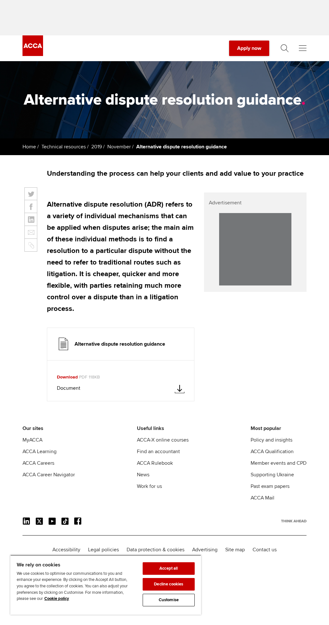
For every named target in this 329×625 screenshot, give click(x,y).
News (143, 474)
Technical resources (63, 147)
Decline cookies (168, 584)
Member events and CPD (279, 463)
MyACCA (32, 440)
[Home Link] (294, 521)
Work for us (149, 486)
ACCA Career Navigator (48, 474)
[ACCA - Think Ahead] (32, 54)
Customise (169, 599)
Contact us (265, 549)
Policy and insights (271, 440)
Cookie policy (56, 598)
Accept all (168, 568)
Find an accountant (158, 451)
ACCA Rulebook (155, 463)
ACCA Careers (38, 463)
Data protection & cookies (155, 549)
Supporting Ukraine (272, 474)
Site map (235, 549)
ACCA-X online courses (163, 440)
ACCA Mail (262, 498)
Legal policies (103, 549)
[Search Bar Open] (284, 48)
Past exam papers (270, 486)
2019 (96, 147)
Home (29, 147)
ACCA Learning (39, 451)
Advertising (205, 549)
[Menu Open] (302, 48)
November (119, 147)
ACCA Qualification (272, 451)
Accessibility (66, 549)
